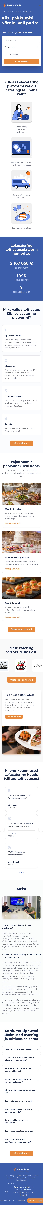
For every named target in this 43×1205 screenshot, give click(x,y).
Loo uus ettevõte (14, 717)
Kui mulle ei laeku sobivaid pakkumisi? (16, 1121)
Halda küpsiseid (21, 1180)
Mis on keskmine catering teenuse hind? (20, 1091)
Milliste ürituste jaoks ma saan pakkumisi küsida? (18, 1069)
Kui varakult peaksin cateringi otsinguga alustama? (18, 1080)
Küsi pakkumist (21, 62)
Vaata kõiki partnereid (21, 680)
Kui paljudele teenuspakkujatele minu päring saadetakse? (19, 1058)
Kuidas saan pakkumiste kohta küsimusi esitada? (18, 1110)
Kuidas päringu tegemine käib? (19, 1101)
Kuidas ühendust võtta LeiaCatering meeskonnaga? (18, 1140)
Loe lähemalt (30, 1178)
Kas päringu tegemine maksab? (19, 1049)
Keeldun (21, 1201)
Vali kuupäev (14, 54)
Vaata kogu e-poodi (21, 629)
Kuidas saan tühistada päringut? (19, 1131)
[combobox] (21, 47)
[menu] (40, 5)
